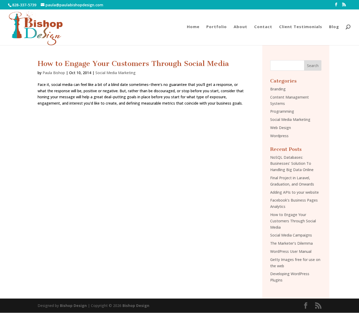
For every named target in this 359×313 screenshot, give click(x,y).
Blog (334, 27)
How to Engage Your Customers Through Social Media (133, 63)
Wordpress (279, 135)
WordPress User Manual (290, 251)
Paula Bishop (54, 72)
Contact (263, 27)
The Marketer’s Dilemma (291, 243)
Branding (278, 88)
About (240, 27)
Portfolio (216, 27)
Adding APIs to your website (294, 192)
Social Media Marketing (115, 72)
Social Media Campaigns (291, 235)
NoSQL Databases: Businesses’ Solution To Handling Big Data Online (292, 163)
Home (193, 27)
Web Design (280, 127)
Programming (282, 111)
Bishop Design (73, 305)
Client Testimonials (300, 27)
